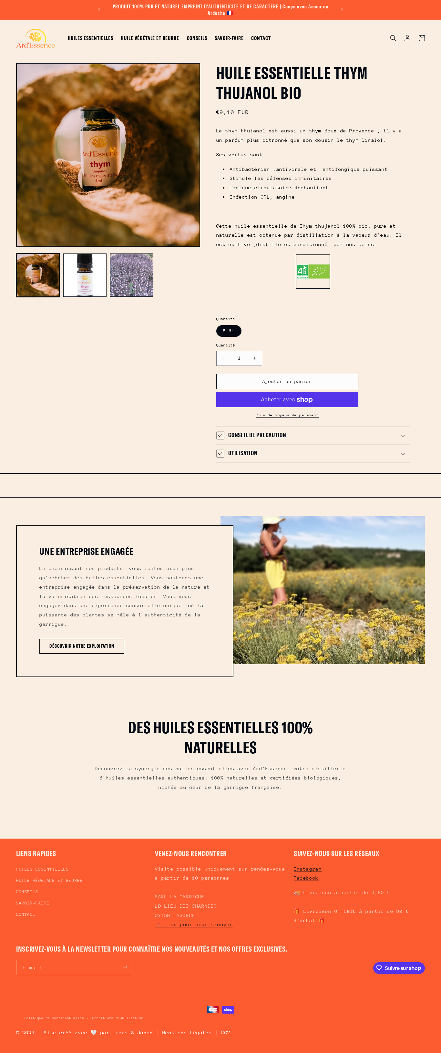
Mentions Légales (187, 1032)
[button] (393, 38)
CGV (226, 1032)
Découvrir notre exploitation (81, 646)
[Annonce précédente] (99, 10)
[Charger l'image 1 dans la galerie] (38, 275)
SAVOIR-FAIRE (32, 903)
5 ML (229, 330)
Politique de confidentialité (54, 1018)
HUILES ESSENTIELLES (42, 869)
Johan (145, 1032)
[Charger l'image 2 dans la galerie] (85, 275)
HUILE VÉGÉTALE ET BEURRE (49, 880)
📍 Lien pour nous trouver (194, 924)
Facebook (306, 878)
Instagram (308, 869)
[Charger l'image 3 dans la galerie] (131, 275)
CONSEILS (27, 891)
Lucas (120, 1032)
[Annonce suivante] (342, 10)
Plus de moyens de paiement (287, 415)
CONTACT (26, 914)
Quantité (225, 345)
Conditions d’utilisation (117, 1018)
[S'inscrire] (125, 967)
